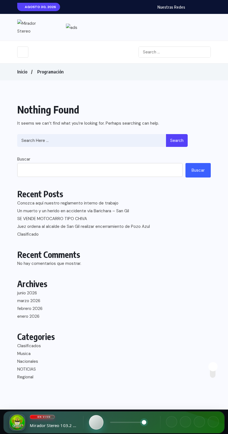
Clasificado (28, 234)
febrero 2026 (30, 308)
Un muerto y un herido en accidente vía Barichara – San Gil (73, 211)
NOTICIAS (26, 369)
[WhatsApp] (199, 421)
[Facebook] (171, 421)
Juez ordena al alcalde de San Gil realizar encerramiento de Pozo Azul (83, 226)
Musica (24, 353)
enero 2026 (28, 316)
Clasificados (29, 346)
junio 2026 (27, 293)
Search (177, 140)
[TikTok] (213, 421)
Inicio (22, 72)
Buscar (23, 159)
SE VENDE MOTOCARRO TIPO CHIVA (52, 218)
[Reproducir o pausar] (96, 422)
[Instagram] (185, 421)
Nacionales (27, 361)
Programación (50, 72)
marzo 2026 (28, 301)
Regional (25, 377)
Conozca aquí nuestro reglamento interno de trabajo (67, 203)
